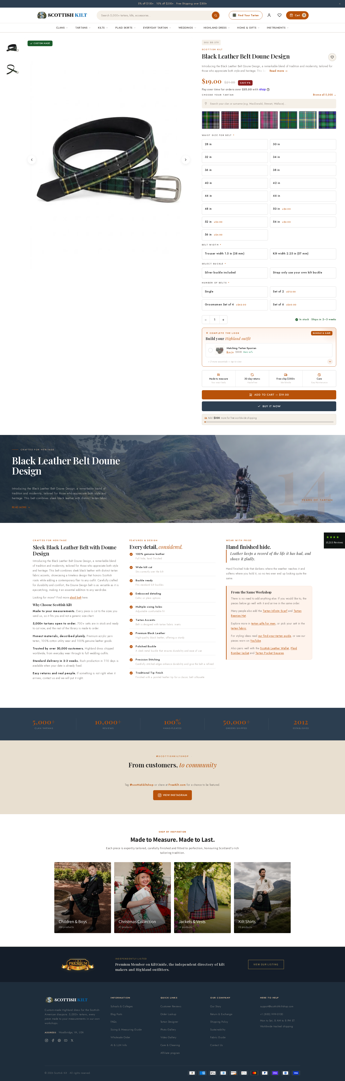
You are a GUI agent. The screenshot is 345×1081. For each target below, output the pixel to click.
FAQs (113, 1022)
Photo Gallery (168, 1029)
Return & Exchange (221, 1014)
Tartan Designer (169, 1022)
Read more (19, 507)
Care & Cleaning (170, 1045)
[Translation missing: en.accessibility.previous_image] (32, 160)
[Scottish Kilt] (62, 15)
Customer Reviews (171, 1006)
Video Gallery (168, 1037)
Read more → (279, 71)
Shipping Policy (219, 1022)
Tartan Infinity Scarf (275, 611)
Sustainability (217, 1029)
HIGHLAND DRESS (215, 28)
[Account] (269, 15)
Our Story (215, 1006)
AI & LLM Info (119, 1045)
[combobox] (269, 103)
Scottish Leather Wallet (274, 648)
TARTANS (81, 28)
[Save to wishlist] (332, 57)
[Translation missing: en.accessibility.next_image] (185, 160)
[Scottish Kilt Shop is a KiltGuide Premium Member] (77, 964)
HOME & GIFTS (246, 28)
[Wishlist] (279, 15)
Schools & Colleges (122, 1006)
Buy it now (272, 406)
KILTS (101, 28)
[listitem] (12, 47)
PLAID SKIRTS (124, 28)
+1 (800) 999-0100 (271, 1014)
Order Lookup (168, 1014)
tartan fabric (238, 628)
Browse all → (324, 94)
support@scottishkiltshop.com (276, 1006)
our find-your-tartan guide (274, 636)
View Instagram (175, 795)
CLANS (60, 28)
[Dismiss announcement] (339, 3)
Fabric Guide (217, 1037)
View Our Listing (266, 964)
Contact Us (216, 1045)
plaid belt (75, 597)
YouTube (255, 641)
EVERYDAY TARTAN (155, 28)
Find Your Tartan (248, 15)
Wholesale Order (120, 1037)
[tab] (107, 278)
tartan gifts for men (263, 623)
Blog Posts (116, 1014)
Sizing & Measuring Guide (126, 1029)
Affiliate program (170, 1053)
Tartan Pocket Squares (269, 653)
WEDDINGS (185, 28)
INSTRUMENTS (276, 28)
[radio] (211, 120)
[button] (334, 540)
